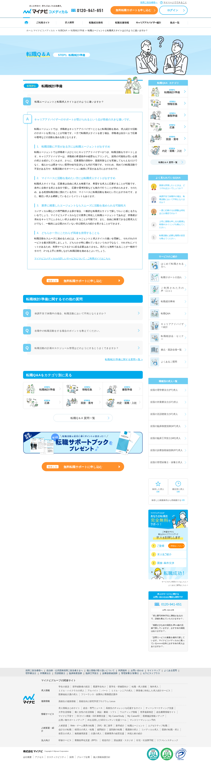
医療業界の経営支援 (114, 733)
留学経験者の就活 (81, 686)
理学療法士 (31, 673)
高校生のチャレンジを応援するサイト (124, 708)
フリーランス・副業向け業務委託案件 (99, 694)
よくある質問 (170, 670)
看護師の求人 (131, 729)
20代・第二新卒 (104, 725)
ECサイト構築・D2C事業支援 (91, 716)
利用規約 (122, 670)
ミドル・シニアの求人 (122, 690)
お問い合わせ (137, 670)
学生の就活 (64, 686)
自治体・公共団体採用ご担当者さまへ (64, 670)
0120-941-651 (87, 10)
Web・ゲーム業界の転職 (82, 725)
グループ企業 (83, 757)
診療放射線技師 (109, 673)
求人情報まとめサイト (69, 708)
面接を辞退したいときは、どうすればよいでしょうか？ (172, 186)
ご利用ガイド (43, 22)
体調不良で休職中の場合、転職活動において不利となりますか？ (70, 313)
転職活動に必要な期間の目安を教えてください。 (172, 237)
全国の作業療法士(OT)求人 (164, 402)
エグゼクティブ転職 (157, 725)
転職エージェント (136, 725)
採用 (71, 757)
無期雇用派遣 (81, 733)
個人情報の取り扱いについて (101, 670)
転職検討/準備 (77, 30)
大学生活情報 (65, 712)
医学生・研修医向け (118, 686)
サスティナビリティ (56, 757)
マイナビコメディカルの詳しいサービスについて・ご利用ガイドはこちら (72, 258)
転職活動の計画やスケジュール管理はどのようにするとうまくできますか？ (77, 348)
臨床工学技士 (92, 673)
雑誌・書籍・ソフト (107, 712)
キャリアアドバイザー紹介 (148, 22)
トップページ (26, 22)
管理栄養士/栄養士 (130, 673)
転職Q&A (62, 30)
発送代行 (106, 740)
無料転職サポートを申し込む (133, 10)
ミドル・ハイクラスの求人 (71, 690)
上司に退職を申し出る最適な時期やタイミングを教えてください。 (172, 224)
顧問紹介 (101, 729)
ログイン (172, 10)
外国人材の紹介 (134, 733)
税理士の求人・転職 (84, 729)
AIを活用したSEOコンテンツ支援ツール (107, 720)
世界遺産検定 (146, 712)
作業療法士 (45, 673)
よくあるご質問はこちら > (178, 585)
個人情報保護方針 (101, 757)
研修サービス (65, 740)
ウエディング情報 (128, 712)
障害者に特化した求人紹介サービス (153, 690)
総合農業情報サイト (166, 712)
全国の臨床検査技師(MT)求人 (165, 426)
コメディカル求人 (150, 729)
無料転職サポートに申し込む (75, 281)
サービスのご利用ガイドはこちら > (175, 582)
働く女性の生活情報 (84, 712)
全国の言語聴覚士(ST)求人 (164, 414)
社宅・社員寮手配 (144, 740)
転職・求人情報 (139, 686)
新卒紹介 (120, 725)
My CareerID (133, 716)
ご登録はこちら (175, 546)
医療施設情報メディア (153, 716)
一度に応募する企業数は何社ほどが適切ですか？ (172, 212)
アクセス (39, 757)
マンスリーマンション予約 (142, 720)
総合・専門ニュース (93, 708)
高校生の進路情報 (67, 701)
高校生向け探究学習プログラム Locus (97, 701)
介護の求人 (96, 733)
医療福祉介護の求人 (68, 694)
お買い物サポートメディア (71, 720)
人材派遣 (63, 725)
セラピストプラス (151, 673)
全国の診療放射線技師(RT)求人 (166, 450)
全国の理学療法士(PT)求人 (164, 390)
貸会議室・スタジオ (123, 740)
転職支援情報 (122, 22)
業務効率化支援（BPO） (87, 740)
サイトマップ (153, 670)
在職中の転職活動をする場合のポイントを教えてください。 (68, 330)
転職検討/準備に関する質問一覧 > (124, 359)
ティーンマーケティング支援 (159, 708)
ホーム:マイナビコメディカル (40, 30)
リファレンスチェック (167, 740)
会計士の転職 (65, 729)
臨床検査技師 (75, 673)
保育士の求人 (65, 733)
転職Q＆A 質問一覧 (83, 418)
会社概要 (27, 757)
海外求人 (154, 686)
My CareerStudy (116, 716)
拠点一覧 (175, 22)
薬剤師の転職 (115, 729)
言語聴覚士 (60, 673)
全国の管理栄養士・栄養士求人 (166, 462)
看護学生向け (99, 686)
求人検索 (69, 22)
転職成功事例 (96, 22)
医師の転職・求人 (170, 729)
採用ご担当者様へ (148, 2)
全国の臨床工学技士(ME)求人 (165, 438)
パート (105, 690)
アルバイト (93, 690)
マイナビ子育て (66, 716)
